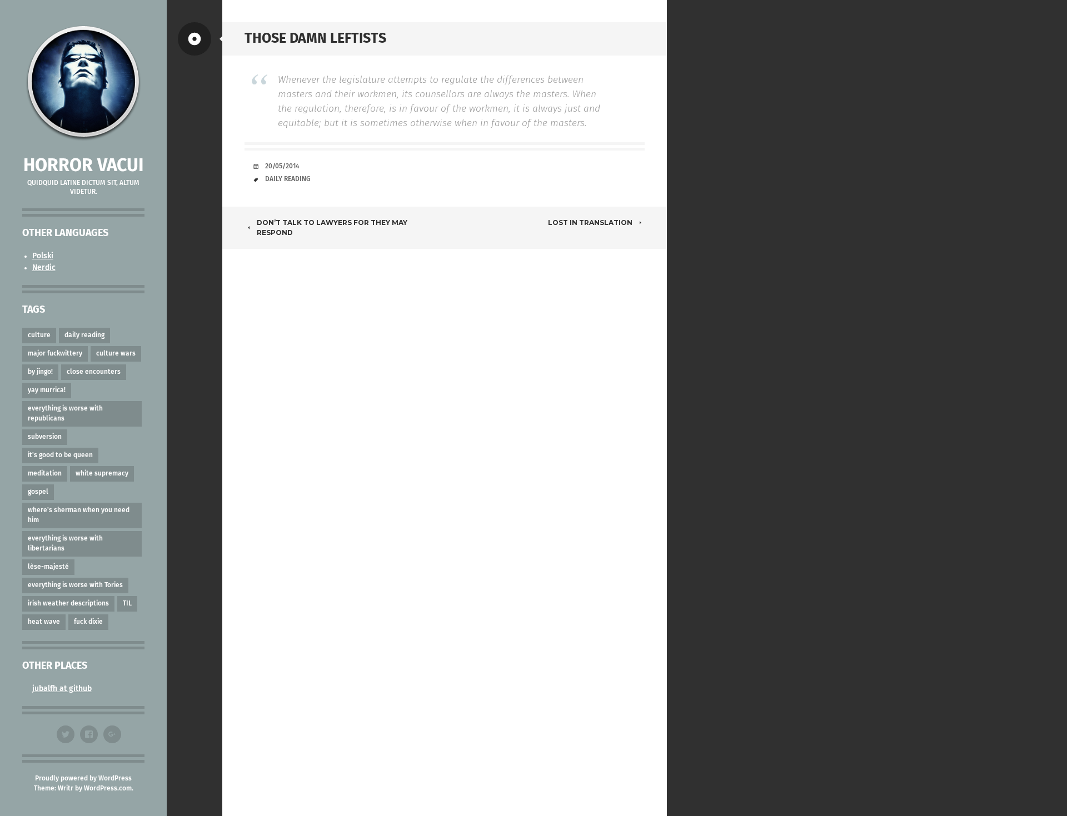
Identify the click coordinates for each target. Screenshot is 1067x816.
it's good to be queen (60, 455)
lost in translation (590, 222)
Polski (42, 256)
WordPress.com (108, 788)
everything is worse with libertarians (65, 543)
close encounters (94, 372)
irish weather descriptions (68, 603)
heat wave (44, 622)
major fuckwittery (55, 354)
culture (39, 335)
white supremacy (102, 473)
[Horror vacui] (83, 83)
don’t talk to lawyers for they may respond (332, 227)
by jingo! (40, 372)
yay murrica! (47, 390)
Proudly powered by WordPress (83, 778)
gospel (38, 492)
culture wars (116, 354)
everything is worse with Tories (75, 585)
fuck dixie (88, 622)
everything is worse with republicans (65, 414)
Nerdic (44, 268)
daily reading (84, 335)
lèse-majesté (48, 567)
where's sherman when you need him (78, 515)
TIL (127, 603)
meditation (45, 473)
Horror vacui (83, 166)
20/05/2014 (282, 166)
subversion (45, 437)
